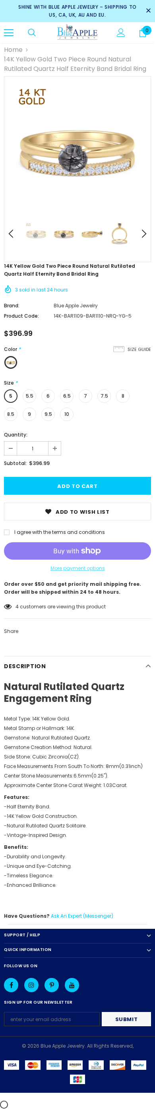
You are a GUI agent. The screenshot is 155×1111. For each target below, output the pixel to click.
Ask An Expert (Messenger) (82, 916)
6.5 (67, 396)
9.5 (48, 414)
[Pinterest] (52, 985)
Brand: (11, 305)
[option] (77, 149)
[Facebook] (11, 985)
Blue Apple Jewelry (76, 305)
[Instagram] (31, 985)
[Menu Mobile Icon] (9, 33)
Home (13, 49)
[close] (148, 11)
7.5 (104, 396)
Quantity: (15, 434)
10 (66, 414)
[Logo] (77, 32)
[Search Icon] (32, 33)
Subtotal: (15, 463)
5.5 (29, 396)
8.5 (10, 414)
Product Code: (21, 316)
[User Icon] (121, 33)
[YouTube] (72, 985)
